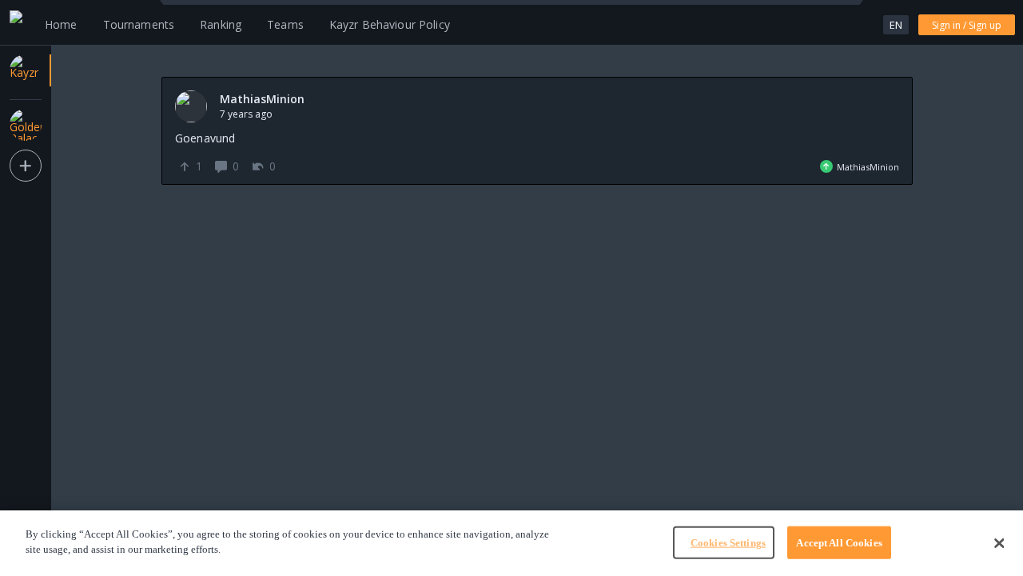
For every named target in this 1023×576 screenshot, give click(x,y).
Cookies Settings (728, 543)
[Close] (999, 543)
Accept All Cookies (839, 543)
